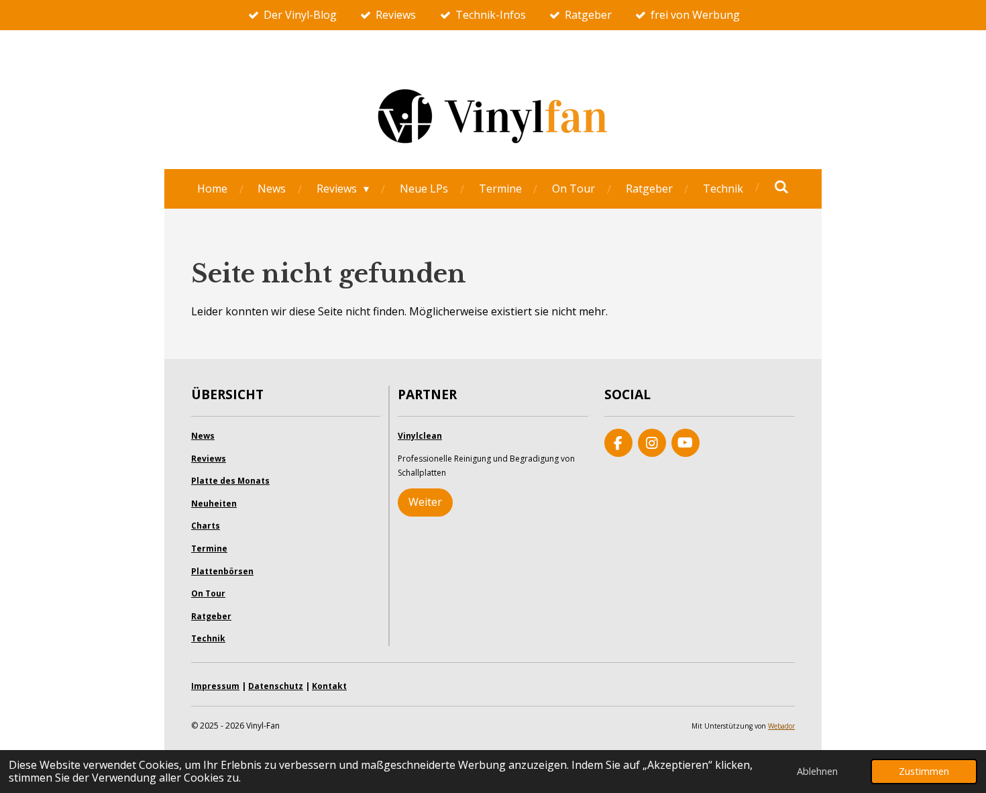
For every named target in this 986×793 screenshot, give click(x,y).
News (203, 435)
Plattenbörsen (222, 571)
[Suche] (781, 186)
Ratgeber (211, 616)
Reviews (208, 458)
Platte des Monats (230, 480)
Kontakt (329, 686)
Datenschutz (275, 686)
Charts (205, 525)
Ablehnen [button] (817, 771)
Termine (209, 548)
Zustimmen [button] (924, 771)
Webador (781, 726)
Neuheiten (214, 503)
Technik (208, 638)
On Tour (208, 593)
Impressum (215, 686)
